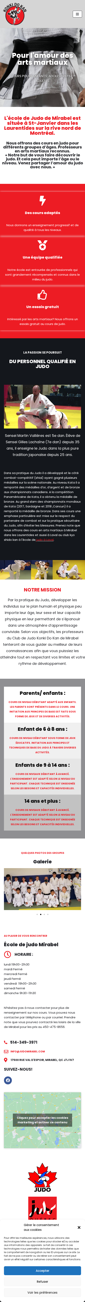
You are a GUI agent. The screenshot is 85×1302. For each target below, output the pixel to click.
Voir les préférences (42, 1292)
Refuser (42, 1282)
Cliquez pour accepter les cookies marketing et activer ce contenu (42, 1120)
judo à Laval (45, 540)
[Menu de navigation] (77, 14)
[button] (79, 1227)
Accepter (42, 1271)
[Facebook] (8, 1080)
